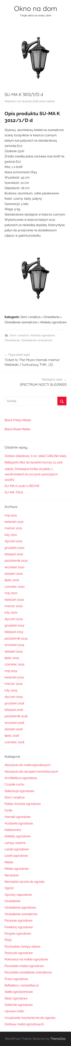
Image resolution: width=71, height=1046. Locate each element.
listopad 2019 (14, 632)
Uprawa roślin (14, 1011)
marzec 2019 (13, 684)
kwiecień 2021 (14, 522)
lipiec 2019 (12, 658)
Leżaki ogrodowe (17, 849)
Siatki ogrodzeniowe (19, 992)
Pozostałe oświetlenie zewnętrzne (28, 972)
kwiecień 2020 (14, 599)
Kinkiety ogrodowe (42, 335)
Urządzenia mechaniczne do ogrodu (30, 1018)
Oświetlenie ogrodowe (20, 907)
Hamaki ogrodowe (18, 817)
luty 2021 (11, 535)
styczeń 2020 (14, 619)
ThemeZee (58, 1039)
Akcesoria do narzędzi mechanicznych (31, 771)
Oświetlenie (12, 340)
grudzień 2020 (14, 548)
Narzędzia (12, 875)
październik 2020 (16, 560)
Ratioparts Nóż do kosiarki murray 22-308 (33, 462)
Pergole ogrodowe (18, 933)
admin (51, 101)
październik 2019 (16, 638)
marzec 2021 (13, 528)
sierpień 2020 (14, 573)
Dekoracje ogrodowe (19, 791)
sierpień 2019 (14, 651)
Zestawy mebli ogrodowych (24, 1024)
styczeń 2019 (14, 697)
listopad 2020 (14, 554)
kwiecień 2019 (14, 677)
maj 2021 (11, 515)
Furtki (8, 810)
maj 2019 (11, 671)
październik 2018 (16, 716)
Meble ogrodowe (17, 868)
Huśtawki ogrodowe (19, 823)
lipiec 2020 (12, 580)
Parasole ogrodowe (18, 920)
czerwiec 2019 (14, 664)
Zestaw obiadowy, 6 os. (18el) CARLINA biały (35, 456)
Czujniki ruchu (14, 784)
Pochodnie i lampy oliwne (22, 946)
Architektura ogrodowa (21, 778)
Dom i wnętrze (19, 335)
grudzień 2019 (14, 625)
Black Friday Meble (18, 420)
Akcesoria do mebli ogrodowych (27, 765)
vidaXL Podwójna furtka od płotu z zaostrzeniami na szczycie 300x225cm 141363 (31, 474)
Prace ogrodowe (16, 979)
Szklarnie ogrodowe (19, 1005)
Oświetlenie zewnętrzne (37, 340)
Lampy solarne (15, 843)
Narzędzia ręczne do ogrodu (25, 881)
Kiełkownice (13, 830)
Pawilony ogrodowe (19, 927)
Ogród (9, 888)
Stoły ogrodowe (16, 998)
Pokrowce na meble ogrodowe (26, 959)
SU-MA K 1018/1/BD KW (22, 486)
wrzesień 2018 (14, 723)
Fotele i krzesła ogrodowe (23, 804)
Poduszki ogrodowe (19, 953)
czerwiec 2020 (15, 586)
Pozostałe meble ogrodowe (24, 966)
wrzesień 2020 (14, 567)
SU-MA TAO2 (14, 492)
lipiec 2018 (12, 735)
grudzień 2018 (14, 703)
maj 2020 (11, 593)
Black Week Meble (17, 429)
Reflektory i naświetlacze (22, 985)
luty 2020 (11, 612)
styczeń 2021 (13, 541)
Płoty (8, 940)
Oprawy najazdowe (18, 894)
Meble (9, 862)
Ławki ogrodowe (16, 855)
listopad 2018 (14, 710)
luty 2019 (11, 690)
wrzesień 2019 (14, 645)
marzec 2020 (14, 606)
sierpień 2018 (14, 729)
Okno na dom (35, 8)
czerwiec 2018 (14, 742)
